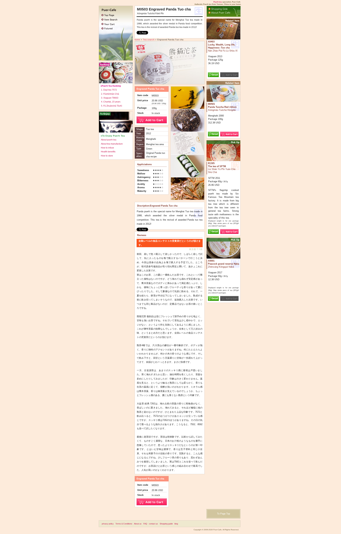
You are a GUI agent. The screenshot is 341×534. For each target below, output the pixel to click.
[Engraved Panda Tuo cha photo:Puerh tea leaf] (187, 130)
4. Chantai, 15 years (110, 102)
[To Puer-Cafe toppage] (115, 9)
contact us (153, 524)
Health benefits (108, 151)
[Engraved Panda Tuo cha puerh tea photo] (169, 82)
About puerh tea (108, 140)
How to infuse (107, 148)
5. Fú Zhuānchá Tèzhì (111, 106)
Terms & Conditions (123, 524)
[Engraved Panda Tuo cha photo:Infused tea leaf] (187, 198)
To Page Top (223, 513)
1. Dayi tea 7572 (109, 90)
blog (176, 524)
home (137, 40)
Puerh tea (217, 2)
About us (138, 524)
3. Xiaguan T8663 (109, 98)
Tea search (149, 40)
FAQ (145, 524)
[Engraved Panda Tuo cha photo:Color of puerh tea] (187, 107)
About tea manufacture (112, 144)
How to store (107, 155)
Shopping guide (166, 524)
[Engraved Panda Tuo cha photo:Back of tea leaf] (187, 175)
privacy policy (108, 524)
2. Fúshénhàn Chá (110, 94)
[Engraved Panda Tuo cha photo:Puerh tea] (187, 152)
